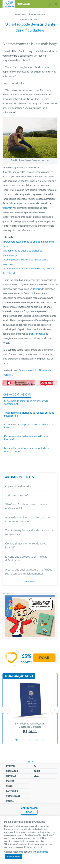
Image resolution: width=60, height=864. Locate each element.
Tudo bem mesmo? (16, 495)
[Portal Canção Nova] (8, 4)
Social (10, 801)
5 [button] (43, 739)
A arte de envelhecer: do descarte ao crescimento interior (27, 519)
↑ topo (30, 762)
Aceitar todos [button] (13, 856)
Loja (36, 776)
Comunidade (13, 796)
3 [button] (30, 739)
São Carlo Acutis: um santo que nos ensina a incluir (26, 506)
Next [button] (54, 710)
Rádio (37, 771)
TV (35, 766)
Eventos (11, 766)
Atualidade (20, 14)
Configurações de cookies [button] (18, 851)
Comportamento (37, 14)
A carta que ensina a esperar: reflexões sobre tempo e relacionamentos (28, 571)
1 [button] (16, 739)
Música (10, 781)
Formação (12, 771)
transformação (37, 333)
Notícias (11, 776)
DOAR (29, 812)
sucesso (46, 67)
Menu (50, 4)
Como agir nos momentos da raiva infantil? (25, 545)
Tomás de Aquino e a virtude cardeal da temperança (29, 532)
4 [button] (36, 739)
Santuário (12, 791)
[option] (30, 709)
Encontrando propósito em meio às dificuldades (26, 558)
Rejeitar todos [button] (40, 851)
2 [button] (23, 739)
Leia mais (38, 846)
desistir (36, 289)
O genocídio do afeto (17, 486)
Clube (9, 786)
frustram (7, 207)
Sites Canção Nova (56, 4)
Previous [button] (5, 710)
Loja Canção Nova (19, 676)
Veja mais (30, 582)
